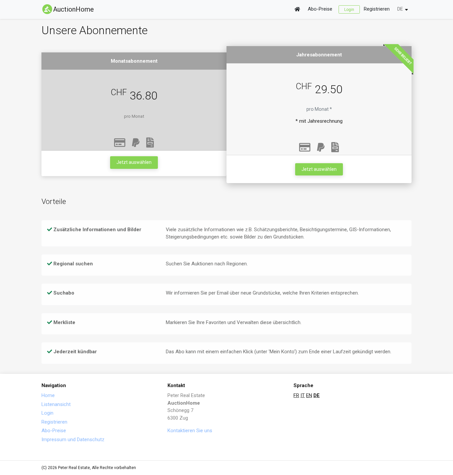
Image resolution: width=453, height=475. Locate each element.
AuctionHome (73, 9)
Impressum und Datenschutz (72, 439)
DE (400, 9)
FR (296, 395)
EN (309, 395)
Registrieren (377, 9)
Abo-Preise (320, 9)
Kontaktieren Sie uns (189, 431)
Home (48, 395)
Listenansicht (56, 404)
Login (349, 9)
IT (302, 395)
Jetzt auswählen (134, 162)
